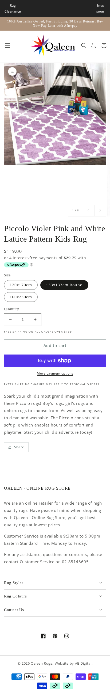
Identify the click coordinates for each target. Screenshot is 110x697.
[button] (6, 45)
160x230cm (21, 296)
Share (19, 447)
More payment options (55, 373)
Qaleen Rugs (41, 663)
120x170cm (21, 284)
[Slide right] (100, 210)
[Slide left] (89, 210)
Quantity (11, 308)
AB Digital (83, 663)
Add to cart (55, 345)
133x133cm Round (64, 284)
